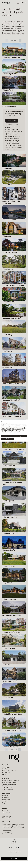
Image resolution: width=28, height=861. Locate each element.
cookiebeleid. (17, 431)
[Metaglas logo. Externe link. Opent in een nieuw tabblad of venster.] (1, 421)
